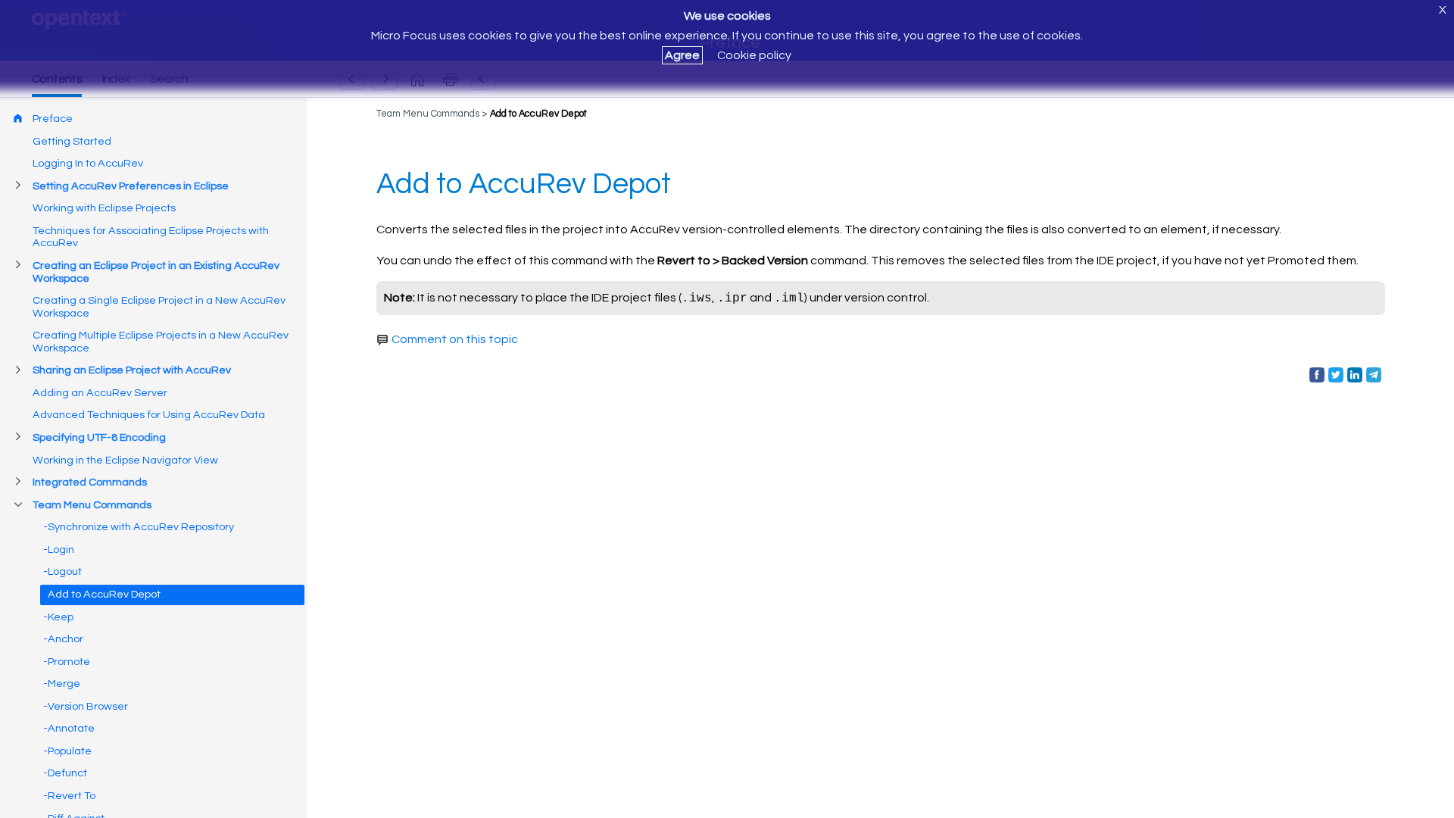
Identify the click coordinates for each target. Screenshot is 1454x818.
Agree (682, 55)
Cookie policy (754, 55)
